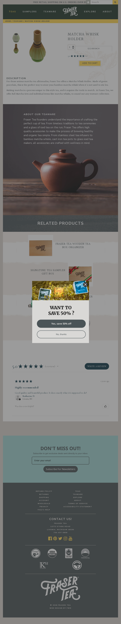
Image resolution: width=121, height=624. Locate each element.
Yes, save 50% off (61, 323)
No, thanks (61, 334)
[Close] (85, 284)
